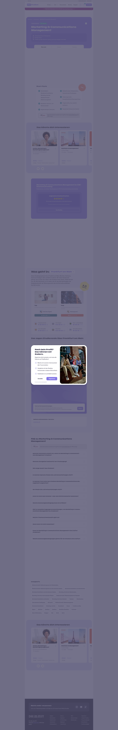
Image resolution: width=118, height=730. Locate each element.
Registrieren (52, 378)
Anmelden (40, 378)
